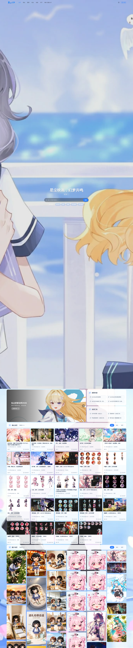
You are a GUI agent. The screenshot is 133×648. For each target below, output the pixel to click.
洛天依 (58, 204)
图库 (28, 2)
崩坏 (63, 204)
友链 (37, 2)
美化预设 (81, 204)
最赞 (122, 425)
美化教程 (74, 204)
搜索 (86, 200)
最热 (117, 425)
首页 (20, 2)
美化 (24, 2)
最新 (112, 425)
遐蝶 (68, 204)
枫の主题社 (47, 2)
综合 (33, 2)
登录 (124, 2)
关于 (41, 2)
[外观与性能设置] (119, 2)
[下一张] (83, 405)
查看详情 (15, 408)
